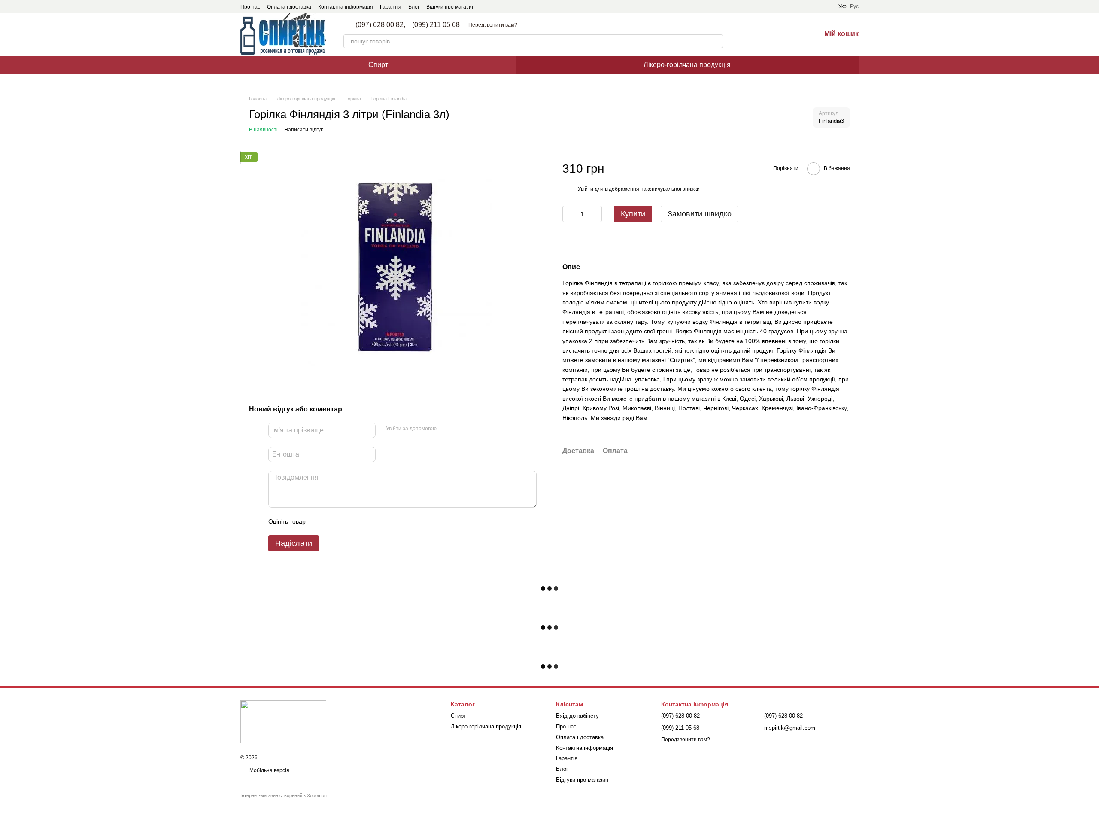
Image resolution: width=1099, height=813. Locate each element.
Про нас (250, 7)
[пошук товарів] (716, 41)
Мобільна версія (268, 770)
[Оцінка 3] (347, 521)
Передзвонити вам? (492, 25)
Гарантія (390, 7)
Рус (854, 6)
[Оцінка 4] (361, 521)
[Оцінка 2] (333, 521)
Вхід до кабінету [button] (577, 716)
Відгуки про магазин (450, 7)
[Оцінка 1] (320, 521)
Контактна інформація (345, 7)
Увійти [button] (585, 189)
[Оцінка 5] (375, 521)
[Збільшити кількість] (595, 214)
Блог (413, 7)
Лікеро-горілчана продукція (687, 64)
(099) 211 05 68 (436, 24)
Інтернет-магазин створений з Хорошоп (283, 795)
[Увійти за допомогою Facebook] (446, 429)
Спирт (378, 64)
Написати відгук (303, 130)
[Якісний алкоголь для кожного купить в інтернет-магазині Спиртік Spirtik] (283, 722)
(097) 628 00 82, (380, 24)
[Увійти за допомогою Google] (460, 429)
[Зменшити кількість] (569, 214)
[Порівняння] (769, 34)
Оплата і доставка (289, 7)
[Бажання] (791, 34)
